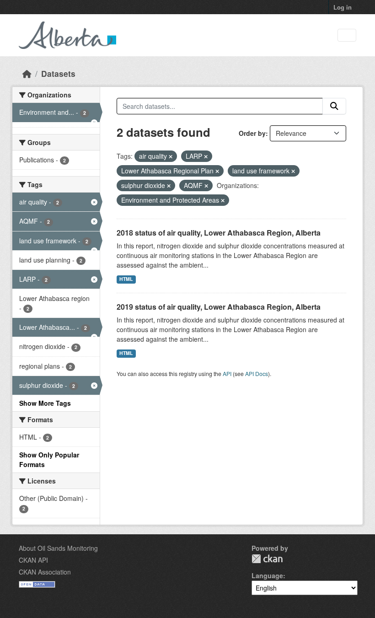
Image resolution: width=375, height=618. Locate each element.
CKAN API (33, 559)
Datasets (58, 73)
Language (267, 575)
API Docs (256, 373)
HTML (126, 278)
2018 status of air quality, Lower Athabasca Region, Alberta (219, 232)
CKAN (267, 559)
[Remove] (170, 156)
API (227, 373)
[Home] (27, 73)
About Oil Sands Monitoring (58, 548)
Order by (252, 133)
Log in (342, 7)
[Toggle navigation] (347, 35)
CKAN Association (45, 571)
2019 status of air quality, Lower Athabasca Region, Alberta (219, 306)
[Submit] (334, 106)
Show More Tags (45, 403)
